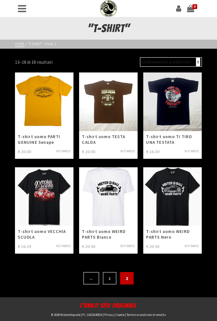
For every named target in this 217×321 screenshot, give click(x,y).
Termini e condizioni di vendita (146, 315)
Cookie (120, 315)
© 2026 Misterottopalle (65, 315)
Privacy (109, 315)
